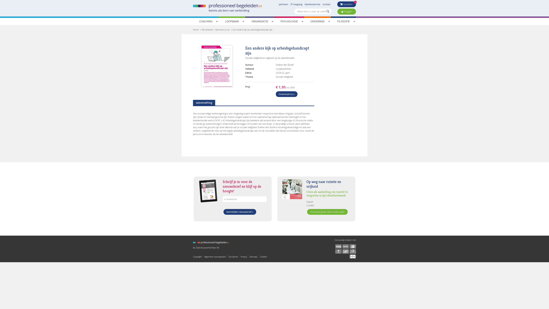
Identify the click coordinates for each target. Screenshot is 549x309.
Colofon (263, 257)
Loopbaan (232, 21)
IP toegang (296, 4)
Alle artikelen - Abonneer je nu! (216, 29)
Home (196, 29)
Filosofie (343, 21)
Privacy (244, 257)
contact (326, 4)
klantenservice (312, 4)
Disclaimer (233, 257)
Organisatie (259, 21)
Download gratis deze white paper (327, 211)
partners (283, 4)
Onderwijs (317, 21)
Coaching (205, 21)
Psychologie (289, 21)
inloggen (347, 11)
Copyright (197, 257)
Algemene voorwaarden (215, 257)
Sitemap (253, 257)
